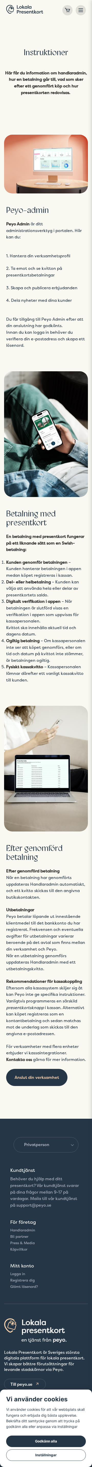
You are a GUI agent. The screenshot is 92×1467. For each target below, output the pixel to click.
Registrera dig (22, 1280)
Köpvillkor (18, 1249)
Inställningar (46, 1455)
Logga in (17, 1274)
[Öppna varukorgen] (67, 10)
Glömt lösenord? (24, 1286)
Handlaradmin (22, 1230)
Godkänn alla (46, 1441)
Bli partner (19, 1236)
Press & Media (22, 1243)
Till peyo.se (21, 1384)
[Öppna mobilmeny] (81, 10)
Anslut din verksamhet (37, 1077)
